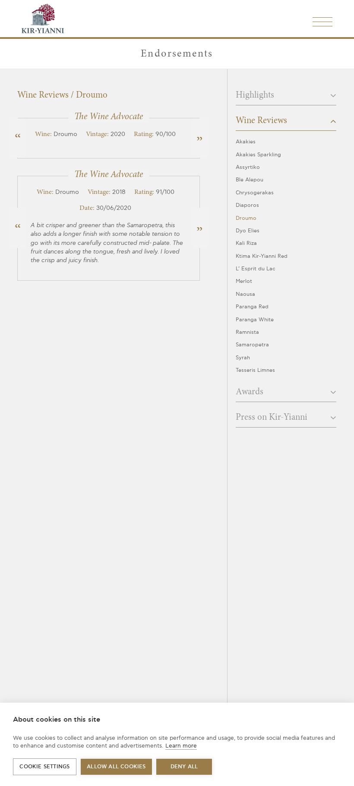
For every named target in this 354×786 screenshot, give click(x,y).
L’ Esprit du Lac (255, 269)
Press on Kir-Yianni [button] (273, 417)
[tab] (286, 98)
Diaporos (247, 205)
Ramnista (247, 332)
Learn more (181, 745)
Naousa (245, 294)
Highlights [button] (256, 95)
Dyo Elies (247, 231)
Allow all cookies (116, 767)
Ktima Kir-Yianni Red (262, 256)
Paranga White (255, 320)
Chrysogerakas (255, 193)
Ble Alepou (249, 180)
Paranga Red (252, 307)
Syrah (243, 358)
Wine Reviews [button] (262, 121)
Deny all (184, 767)
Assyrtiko (248, 167)
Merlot (244, 281)
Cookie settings (44, 767)
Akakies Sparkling (258, 155)
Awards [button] (251, 392)
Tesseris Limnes (255, 370)
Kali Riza (246, 243)
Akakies (246, 142)
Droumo (246, 218)
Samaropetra (252, 345)
